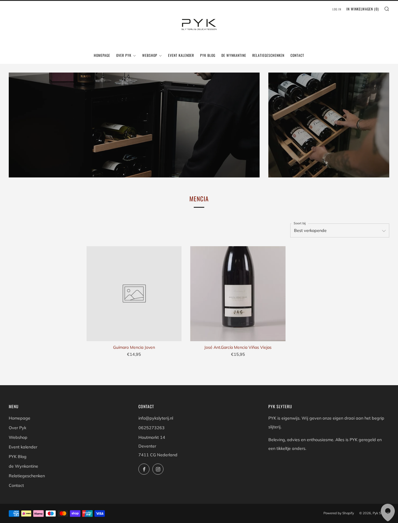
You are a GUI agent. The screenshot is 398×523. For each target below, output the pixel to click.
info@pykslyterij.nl (155, 418)
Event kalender (181, 55)
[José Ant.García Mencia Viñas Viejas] (237, 293)
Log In (336, 9)
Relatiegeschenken (268, 55)
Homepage (102, 55)
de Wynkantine (233, 55)
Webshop (149, 55)
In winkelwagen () (362, 8)
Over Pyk (123, 55)
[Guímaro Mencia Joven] (134, 293)
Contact (297, 55)
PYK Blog (207, 55)
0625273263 (151, 427)
